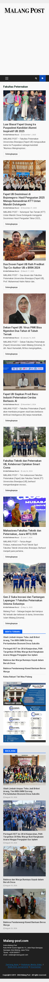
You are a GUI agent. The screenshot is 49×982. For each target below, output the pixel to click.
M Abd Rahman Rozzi (11, 135)
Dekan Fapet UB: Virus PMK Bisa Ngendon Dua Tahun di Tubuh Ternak (24, 308)
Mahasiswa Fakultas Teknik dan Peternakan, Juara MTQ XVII (24, 512)
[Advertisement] (24, 45)
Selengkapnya (11, 154)
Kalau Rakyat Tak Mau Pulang (17, 676)
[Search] (36, 78)
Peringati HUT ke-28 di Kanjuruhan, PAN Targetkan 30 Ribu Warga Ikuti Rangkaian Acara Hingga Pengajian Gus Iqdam (23, 651)
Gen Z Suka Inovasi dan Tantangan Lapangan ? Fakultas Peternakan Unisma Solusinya (24, 578)
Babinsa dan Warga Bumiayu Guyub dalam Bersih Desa (24, 861)
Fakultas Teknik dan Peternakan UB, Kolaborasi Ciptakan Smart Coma (24, 442)
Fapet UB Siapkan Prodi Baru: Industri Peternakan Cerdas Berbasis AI (24, 375)
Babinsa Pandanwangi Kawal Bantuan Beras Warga (24, 904)
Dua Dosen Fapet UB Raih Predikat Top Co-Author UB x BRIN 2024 (24, 245)
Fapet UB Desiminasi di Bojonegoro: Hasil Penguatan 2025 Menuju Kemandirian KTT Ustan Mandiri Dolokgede (24, 175)
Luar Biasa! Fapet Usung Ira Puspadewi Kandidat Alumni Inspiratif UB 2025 (24, 105)
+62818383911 (14, 952)
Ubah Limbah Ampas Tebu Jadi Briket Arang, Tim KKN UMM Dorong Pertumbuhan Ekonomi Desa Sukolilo (21, 640)
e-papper (42, 78)
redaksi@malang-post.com (18, 955)
